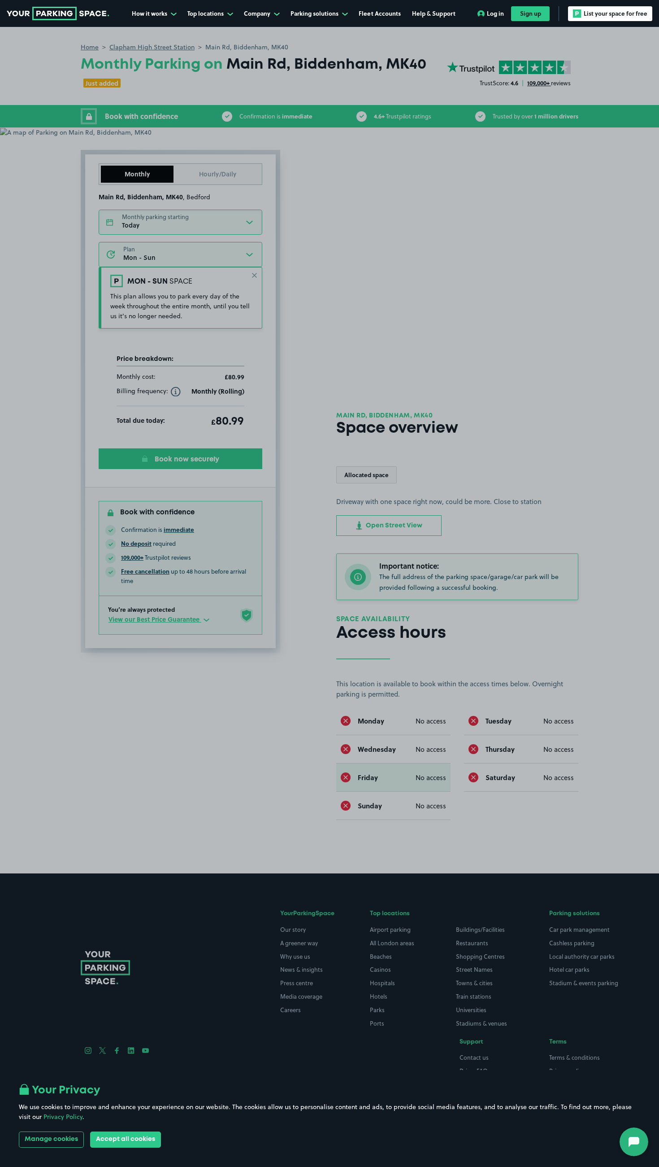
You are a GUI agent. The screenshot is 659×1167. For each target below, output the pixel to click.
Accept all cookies (125, 1139)
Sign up (530, 13)
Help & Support (433, 13)
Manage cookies (51, 1139)
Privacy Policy (62, 1116)
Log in (495, 13)
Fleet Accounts (380, 13)
